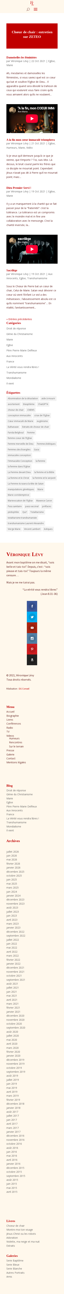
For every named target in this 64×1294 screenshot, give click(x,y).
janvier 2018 (13, 1107)
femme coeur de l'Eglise (20, 438)
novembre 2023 (15, 903)
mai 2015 (11, 1188)
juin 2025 (11, 879)
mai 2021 (11, 995)
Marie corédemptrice (18, 494)
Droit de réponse (16, 328)
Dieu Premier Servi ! (18, 187)
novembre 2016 (15, 1139)
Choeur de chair (15, 1225)
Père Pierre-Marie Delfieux (21, 350)
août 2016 (12, 1147)
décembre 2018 (15, 1103)
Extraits (10, 1245)
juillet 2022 (12, 939)
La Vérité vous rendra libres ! (22, 367)
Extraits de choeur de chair (35, 426)
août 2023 (12, 907)
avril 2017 (11, 1123)
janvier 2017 (13, 1131)
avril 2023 (11, 919)
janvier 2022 (13, 963)
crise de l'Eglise (42, 415)
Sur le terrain (16, 746)
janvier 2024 (13, 895)
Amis (9, 1276)
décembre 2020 (15, 1015)
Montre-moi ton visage (19, 1229)
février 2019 (13, 1099)
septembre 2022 (15, 935)
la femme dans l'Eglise (19, 466)
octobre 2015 (14, 1171)
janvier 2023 (13, 927)
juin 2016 (11, 1151)
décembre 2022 (15, 931)
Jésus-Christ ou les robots (21, 1233)
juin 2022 (11, 943)
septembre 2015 (15, 1176)
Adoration (12, 1237)
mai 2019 (11, 1087)
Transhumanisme (37, 278)
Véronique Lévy (19, 61)
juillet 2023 (12, 911)
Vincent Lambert (32, 529)
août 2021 (12, 983)
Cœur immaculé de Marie (20, 421)
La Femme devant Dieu (19, 472)
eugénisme (42, 421)
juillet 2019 (12, 1079)
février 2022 (13, 959)
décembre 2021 (15, 967)
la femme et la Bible (44, 472)
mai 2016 (11, 1155)
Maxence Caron (44, 500)
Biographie (12, 715)
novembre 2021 (15, 971)
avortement (14, 404)
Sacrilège (11, 270)
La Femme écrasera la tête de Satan (26, 483)
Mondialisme (13, 378)
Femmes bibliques (46, 443)
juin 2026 (11, 855)
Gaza (36, 449)
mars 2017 (12, 1127)
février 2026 (13, 863)
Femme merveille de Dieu (20, 443)
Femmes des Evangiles (19, 449)
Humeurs (11, 147)
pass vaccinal (32, 506)
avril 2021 (11, 999)
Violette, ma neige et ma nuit (23, 1241)
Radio (9, 727)
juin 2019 (11, 1083)
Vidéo (29, 147)
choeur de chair (16, 409)
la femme (40, 460)
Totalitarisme (37, 512)
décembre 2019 (15, 1059)
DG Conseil (24, 688)
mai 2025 (11, 883)
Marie (9, 65)
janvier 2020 (13, 1055)
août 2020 (12, 1031)
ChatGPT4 (43, 404)
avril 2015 (11, 1191)
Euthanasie (13, 426)
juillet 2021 (12, 987)
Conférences (13, 723)
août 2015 (12, 1179)
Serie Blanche (14, 1268)
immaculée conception (19, 455)
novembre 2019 (15, 1063)
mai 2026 (11, 859)
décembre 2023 (15, 899)
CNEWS (30, 409)
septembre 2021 (15, 979)
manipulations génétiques (21, 489)
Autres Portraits (15, 1272)
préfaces (46, 506)
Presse (10, 750)
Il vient (10, 383)
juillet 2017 (12, 1115)
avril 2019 (11, 1091)
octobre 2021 (14, 975)
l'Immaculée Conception (20, 460)
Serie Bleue (12, 1264)
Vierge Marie (14, 529)
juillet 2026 (12, 851)
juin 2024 (11, 891)
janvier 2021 (13, 1011)
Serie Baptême (14, 1260)
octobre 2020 (14, 1023)
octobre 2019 (14, 1067)
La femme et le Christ (18, 477)
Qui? (24, 512)
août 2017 (12, 1111)
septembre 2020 (15, 1027)
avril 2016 (11, 1159)
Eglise (51, 61)
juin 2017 (11, 1119)
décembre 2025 (15, 871)
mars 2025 (12, 887)
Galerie (10, 754)
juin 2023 (11, 915)
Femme (31, 432)
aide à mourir (48, 398)
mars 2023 (12, 923)
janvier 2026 (13, 867)
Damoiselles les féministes (21, 57)
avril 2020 (11, 1043)
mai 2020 (11, 1039)
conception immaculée (19, 415)
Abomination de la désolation (23, 398)
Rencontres (15, 742)
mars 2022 (12, 955)
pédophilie (13, 512)
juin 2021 (11, 991)
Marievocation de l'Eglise (20, 500)
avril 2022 (11, 951)
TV (7, 731)
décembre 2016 (15, 1135)
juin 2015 (11, 1183)
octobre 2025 (14, 875)
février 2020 (13, 1051)
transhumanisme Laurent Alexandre (26, 523)
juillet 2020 (12, 1035)
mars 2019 (12, 1095)
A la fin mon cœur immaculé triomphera (30, 139)
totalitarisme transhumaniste (22, 517)
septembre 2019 (15, 1071)
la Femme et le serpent (44, 477)
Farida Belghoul (16, 432)
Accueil (10, 711)
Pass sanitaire (15, 506)
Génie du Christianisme (19, 334)
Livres (9, 719)
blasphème (28, 404)
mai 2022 (11, 947)
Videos (10, 735)
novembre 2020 (15, 1019)
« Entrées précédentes (19, 319)
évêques (48, 529)
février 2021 (13, 1007)
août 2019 (12, 1075)
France (10, 361)
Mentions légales (16, 762)
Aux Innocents (14, 356)
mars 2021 (12, 1003)
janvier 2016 (13, 1163)
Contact (10, 758)
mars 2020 (12, 1047)
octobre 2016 (14, 1143)
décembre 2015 (15, 1167)
